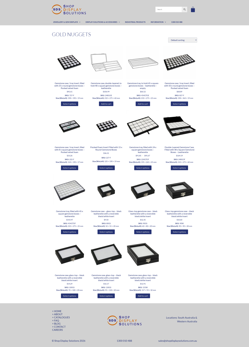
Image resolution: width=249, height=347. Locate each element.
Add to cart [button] (106, 104)
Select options (69, 104)
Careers (57, 329)
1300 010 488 (176, 22)
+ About (57, 314)
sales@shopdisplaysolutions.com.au (177, 340)
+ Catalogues (61, 317)
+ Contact (59, 326)
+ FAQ (55, 320)
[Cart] (193, 9)
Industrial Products (135, 22)
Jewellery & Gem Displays (65, 22)
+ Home (56, 311)
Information (157, 22)
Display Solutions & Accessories (101, 22)
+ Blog (56, 323)
